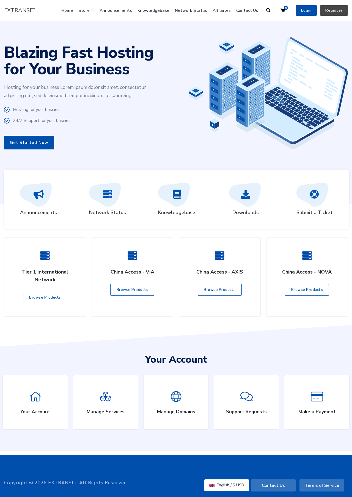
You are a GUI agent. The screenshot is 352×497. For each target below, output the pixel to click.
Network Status (191, 10)
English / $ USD (230, 485)
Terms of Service (322, 485)
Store (84, 10)
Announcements (116, 10)
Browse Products (45, 297)
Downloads (245, 212)
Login (306, 10)
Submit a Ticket (314, 212)
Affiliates (222, 10)
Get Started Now (29, 142)
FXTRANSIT (19, 10)
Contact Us (247, 10)
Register (334, 10)
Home (67, 10)
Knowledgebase (153, 10)
